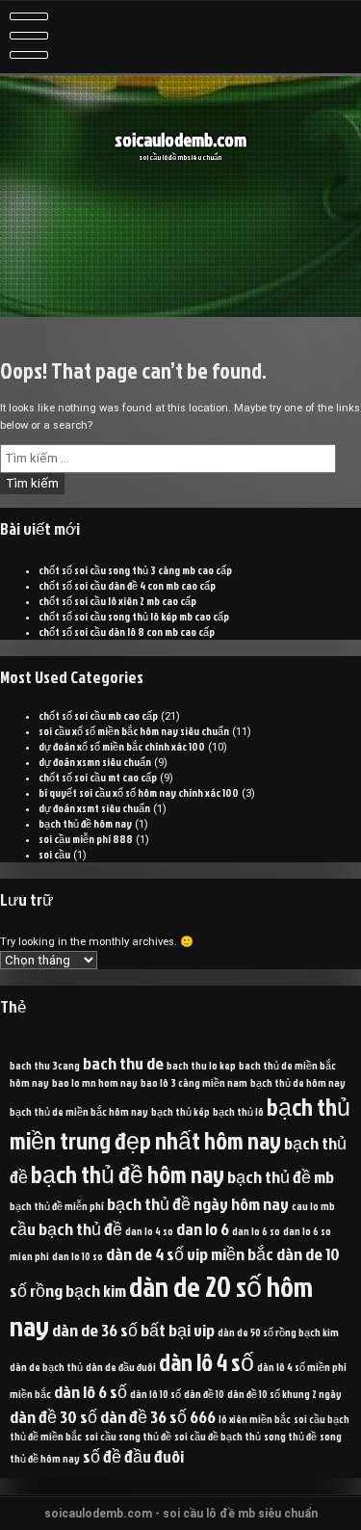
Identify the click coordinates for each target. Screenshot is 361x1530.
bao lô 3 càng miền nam (194, 1082)
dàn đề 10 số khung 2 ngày (284, 1393)
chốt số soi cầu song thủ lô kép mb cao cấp (134, 616)
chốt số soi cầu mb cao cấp (98, 716)
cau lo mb (313, 1206)
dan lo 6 (202, 1228)
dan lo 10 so (77, 1256)
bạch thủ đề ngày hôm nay (198, 1203)
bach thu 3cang (45, 1065)
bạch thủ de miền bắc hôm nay (79, 1111)
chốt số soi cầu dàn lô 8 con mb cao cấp (127, 632)
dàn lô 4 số (206, 1362)
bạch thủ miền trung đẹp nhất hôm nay (180, 1123)
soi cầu (54, 854)
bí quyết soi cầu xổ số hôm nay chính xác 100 (139, 793)
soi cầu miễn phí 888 (86, 839)
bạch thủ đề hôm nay (85, 823)
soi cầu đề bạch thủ (217, 1436)
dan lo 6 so (256, 1231)
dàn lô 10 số (155, 1393)
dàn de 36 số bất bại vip (133, 1329)
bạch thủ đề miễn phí (57, 1206)
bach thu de (123, 1062)
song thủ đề (290, 1436)
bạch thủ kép (180, 1111)
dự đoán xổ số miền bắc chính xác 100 (122, 746)
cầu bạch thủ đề (66, 1228)
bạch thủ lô (238, 1111)
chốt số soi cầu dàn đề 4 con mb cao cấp (127, 586)
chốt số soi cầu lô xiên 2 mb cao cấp (117, 601)
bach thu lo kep (201, 1065)
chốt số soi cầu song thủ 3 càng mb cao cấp (135, 570)
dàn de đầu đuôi (121, 1366)
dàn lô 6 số (90, 1391)
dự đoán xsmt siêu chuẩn (94, 808)
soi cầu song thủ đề (128, 1436)
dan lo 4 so (149, 1231)
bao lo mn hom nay (95, 1082)
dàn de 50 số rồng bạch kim (278, 1332)
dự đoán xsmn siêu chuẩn (95, 762)
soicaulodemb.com (180, 139)
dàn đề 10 (204, 1393)
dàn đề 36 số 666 (158, 1416)
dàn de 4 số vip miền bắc (189, 1253)
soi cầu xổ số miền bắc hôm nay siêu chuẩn (134, 731)
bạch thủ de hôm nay (298, 1082)
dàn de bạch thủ (46, 1366)
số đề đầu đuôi (133, 1455)
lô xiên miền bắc (255, 1418)
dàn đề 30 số (53, 1416)
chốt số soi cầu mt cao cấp (98, 777)
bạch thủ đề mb (280, 1176)
